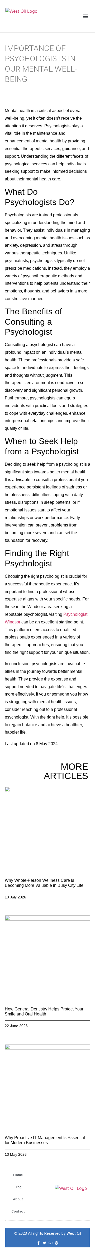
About (18, 1199)
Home (18, 1175)
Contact (18, 1211)
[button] (85, 16)
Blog (18, 1187)
